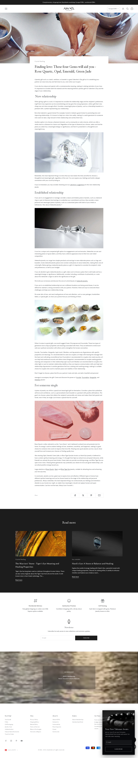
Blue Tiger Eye (65, 469)
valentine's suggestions (77, 185)
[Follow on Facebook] (6, 741)
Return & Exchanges (35, 729)
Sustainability (56, 724)
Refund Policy (34, 724)
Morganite (93, 377)
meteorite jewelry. (82, 281)
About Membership (77, 719)
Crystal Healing (40, 61)
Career (54, 729)
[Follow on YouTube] (22, 741)
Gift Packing (102, 606)
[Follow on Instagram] (11, 741)
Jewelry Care (8, 727)
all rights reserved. (58, 750)
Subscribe (119, 749)
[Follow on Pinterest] (16, 741)
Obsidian (37, 380)
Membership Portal (77, 722)
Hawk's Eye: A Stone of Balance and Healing (92, 563)
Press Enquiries (57, 727)
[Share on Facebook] (75, 495)
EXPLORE (69, 683)
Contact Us (56, 722)
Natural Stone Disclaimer (12, 732)
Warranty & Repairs (35, 732)
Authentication (9, 729)
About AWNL (56, 719)
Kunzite (78, 377)
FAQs (6, 722)
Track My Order (9, 734)
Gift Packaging (9, 724)
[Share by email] (99, 495)
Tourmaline (85, 377)
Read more (18, 580)
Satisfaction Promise (69, 606)
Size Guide (8, 719)
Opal (56, 469)
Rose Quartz (50, 469)
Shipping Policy (34, 722)
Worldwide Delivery (35, 606)
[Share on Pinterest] (91, 495)
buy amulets (76, 559)
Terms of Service (35, 727)
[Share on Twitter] (83, 495)
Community (56, 732)
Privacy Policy (34, 719)
